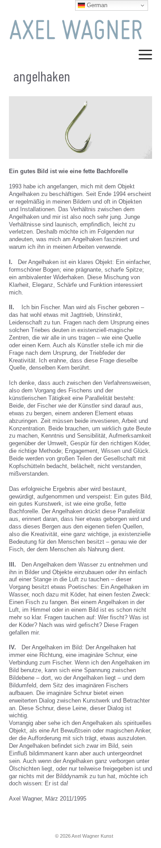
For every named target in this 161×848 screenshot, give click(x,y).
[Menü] (145, 58)
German (96, 5)
